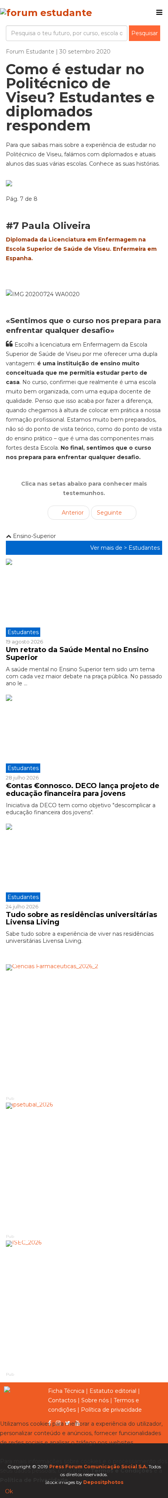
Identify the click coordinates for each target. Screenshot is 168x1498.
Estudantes (144, 547)
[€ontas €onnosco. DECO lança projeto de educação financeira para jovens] (84, 734)
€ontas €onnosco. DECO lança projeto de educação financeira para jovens (82, 789)
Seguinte (110, 512)
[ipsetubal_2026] (84, 1168)
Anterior (72, 512)
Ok (9, 1491)
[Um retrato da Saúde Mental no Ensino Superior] (84, 598)
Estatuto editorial (112, 1390)
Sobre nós (95, 1400)
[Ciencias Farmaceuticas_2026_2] (84, 1029)
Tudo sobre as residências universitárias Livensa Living (81, 918)
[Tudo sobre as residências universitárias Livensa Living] (84, 863)
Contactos (62, 1400)
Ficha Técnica (66, 1390)
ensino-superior (33, 536)
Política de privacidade (111, 1409)
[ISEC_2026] (84, 1306)
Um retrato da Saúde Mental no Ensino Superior (77, 653)
